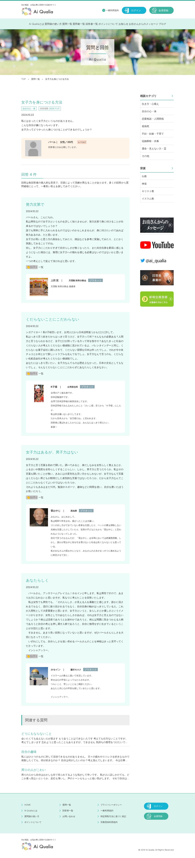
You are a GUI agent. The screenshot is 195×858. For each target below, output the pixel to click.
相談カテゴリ (148, 95)
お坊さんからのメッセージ (143, 23)
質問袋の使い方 (53, 23)
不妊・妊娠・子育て (153, 133)
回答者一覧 (92, 23)
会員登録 (163, 10)
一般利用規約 (112, 10)
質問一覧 (67, 23)
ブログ (162, 23)
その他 (145, 155)
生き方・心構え (150, 103)
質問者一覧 (79, 23)
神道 (144, 183)
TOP (23, 79)
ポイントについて (108, 23)
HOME (27, 804)
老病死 (145, 126)
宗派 (143, 168)
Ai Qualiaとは (36, 23)
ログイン (136, 10)
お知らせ (123, 23)
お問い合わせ (68, 816)
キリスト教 (148, 191)
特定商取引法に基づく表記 (113, 816)
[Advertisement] (157, 358)
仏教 (144, 176)
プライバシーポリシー (111, 804)
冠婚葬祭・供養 (150, 141)
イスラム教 (148, 198)
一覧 (41, 267)
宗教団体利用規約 (109, 822)
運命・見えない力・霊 (154, 148)
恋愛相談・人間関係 (153, 118)
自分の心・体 (149, 111)
